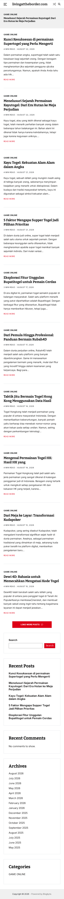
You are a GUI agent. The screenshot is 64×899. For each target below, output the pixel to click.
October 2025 (17, 822)
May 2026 (14, 788)
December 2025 (18, 813)
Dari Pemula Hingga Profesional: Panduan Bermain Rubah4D (29, 337)
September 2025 (18, 827)
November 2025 (18, 817)
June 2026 (15, 783)
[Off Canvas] (5, 4)
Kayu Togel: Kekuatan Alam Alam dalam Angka (30, 697)
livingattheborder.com (29, 4)
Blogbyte (47, 894)
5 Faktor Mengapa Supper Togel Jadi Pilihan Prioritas (29, 707)
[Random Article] (54, 4)
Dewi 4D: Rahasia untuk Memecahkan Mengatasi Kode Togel (31, 579)
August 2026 (16, 773)
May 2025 (14, 847)
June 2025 (15, 842)
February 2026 (17, 803)
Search (13, 640)
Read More (9, 80)
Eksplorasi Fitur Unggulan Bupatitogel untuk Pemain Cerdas (30, 280)
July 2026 (14, 778)
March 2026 (16, 798)
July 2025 (14, 837)
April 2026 (15, 793)
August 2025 (16, 832)
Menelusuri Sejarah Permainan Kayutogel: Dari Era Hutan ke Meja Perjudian (30, 20)
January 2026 (17, 808)
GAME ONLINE (10, 14)
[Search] (59, 4)
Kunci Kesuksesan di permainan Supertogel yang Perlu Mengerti (28, 41)
